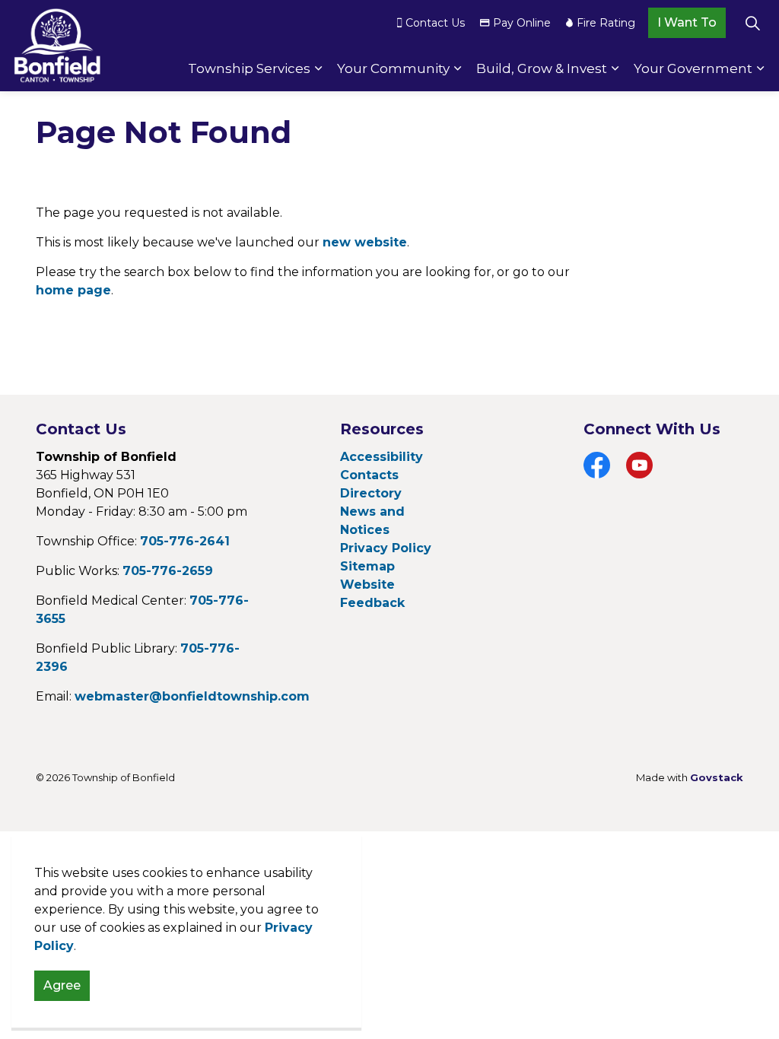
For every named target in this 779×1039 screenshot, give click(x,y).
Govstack (716, 777)
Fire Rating (606, 23)
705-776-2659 (167, 571)
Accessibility (381, 457)
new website (365, 242)
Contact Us (435, 23)
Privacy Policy (385, 548)
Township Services (249, 68)
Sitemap (367, 566)
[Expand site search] (752, 23)
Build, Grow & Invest (541, 68)
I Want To (687, 22)
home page (73, 290)
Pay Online (522, 23)
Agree (62, 985)
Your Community (393, 68)
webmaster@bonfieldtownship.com (192, 696)
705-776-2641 (185, 541)
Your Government (693, 68)
